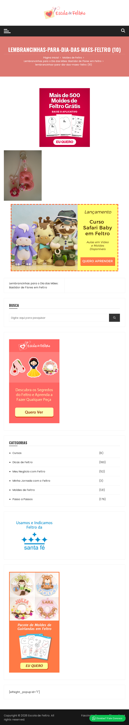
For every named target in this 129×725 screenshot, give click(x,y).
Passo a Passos (22, 499)
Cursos (17, 453)
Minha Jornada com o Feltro (31, 481)
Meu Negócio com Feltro (28, 471)
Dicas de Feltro (22, 462)
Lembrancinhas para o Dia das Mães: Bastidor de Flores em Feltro (33, 285)
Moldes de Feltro (23, 490)
